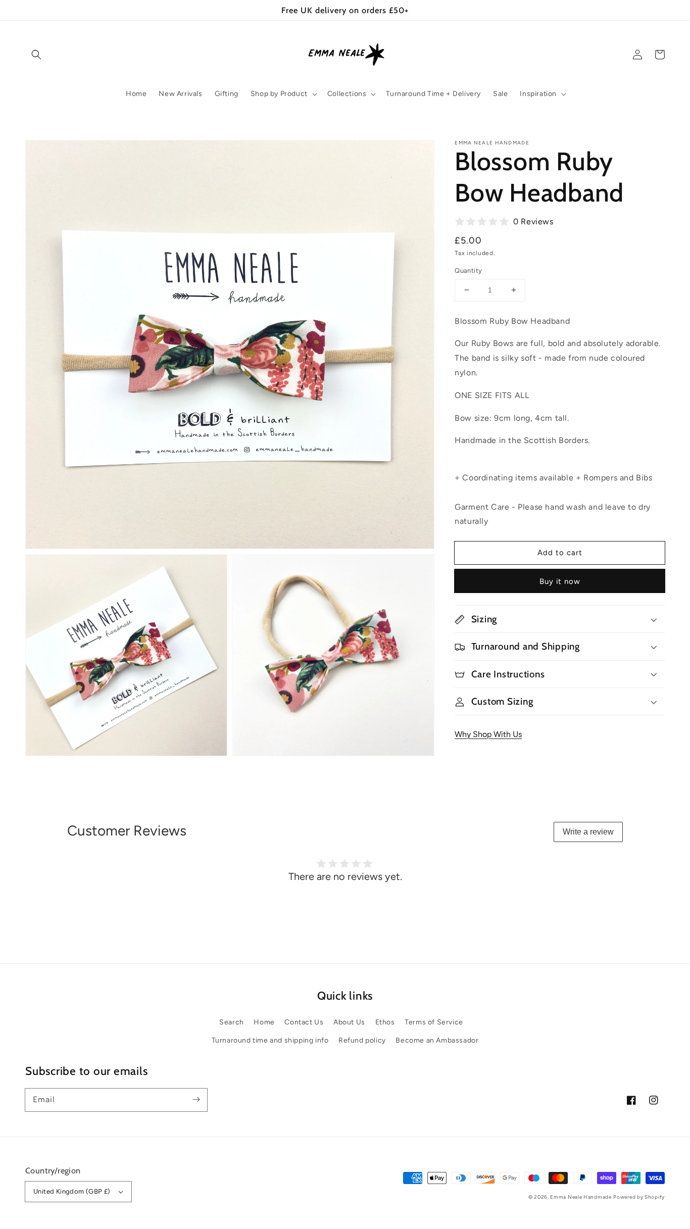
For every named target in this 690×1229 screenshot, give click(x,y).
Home (264, 1022)
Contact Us (303, 1022)
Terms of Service (434, 1022)
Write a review (588, 831)
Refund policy (362, 1040)
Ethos (385, 1022)
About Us (349, 1022)
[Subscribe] (196, 1100)
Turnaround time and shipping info (270, 1040)
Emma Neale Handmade (580, 1197)
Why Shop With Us (488, 734)
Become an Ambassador (437, 1040)
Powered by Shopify (639, 1197)
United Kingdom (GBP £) (72, 1191)
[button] (36, 54)
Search (231, 1022)
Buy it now (559, 581)
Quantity (468, 270)
